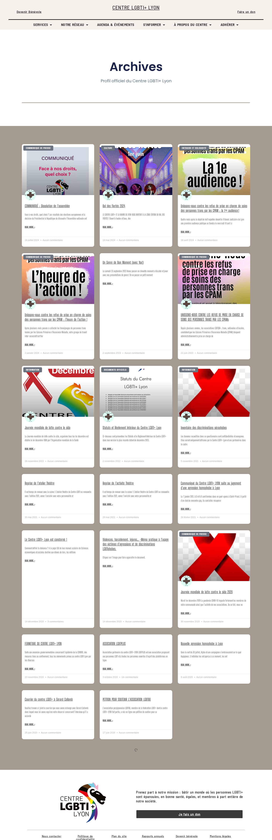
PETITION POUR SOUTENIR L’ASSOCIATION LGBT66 (127, 699)
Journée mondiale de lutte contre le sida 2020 (207, 592)
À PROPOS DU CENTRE (190, 24)
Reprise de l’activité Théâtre (118, 483)
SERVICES (40, 24)
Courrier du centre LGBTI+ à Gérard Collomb (49, 699)
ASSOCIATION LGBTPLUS (114, 643)
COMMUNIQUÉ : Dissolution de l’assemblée (47, 206)
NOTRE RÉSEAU (72, 24)
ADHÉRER (228, 24)
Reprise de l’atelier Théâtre (39, 483)
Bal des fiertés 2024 (114, 206)
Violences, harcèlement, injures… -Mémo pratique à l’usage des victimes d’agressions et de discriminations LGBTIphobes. (136, 544)
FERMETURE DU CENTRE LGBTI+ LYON (43, 643)
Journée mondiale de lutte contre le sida (47, 427)
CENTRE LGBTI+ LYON (135, 7)
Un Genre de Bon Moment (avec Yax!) (123, 262)
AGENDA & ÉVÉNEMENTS (115, 24)
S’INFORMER (152, 24)
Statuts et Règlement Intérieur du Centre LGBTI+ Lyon (132, 427)
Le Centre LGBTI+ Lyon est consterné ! (46, 539)
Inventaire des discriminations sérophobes (204, 427)
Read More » (30, 227)
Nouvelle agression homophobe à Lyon (202, 643)
